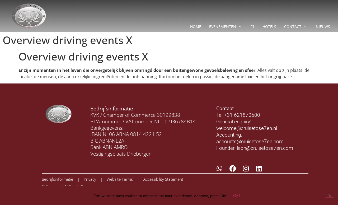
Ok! (236, 195)
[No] (329, 195)
